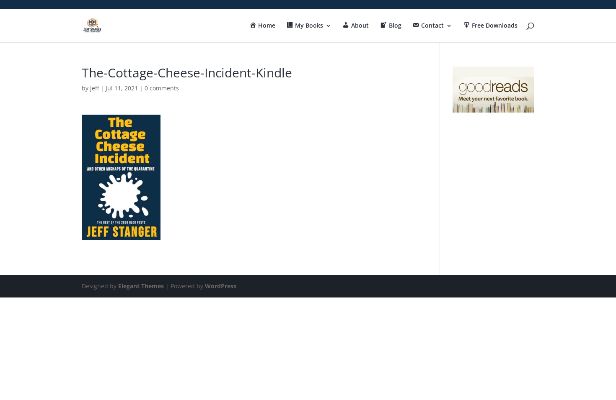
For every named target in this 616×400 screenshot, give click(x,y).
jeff (94, 88)
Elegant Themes (141, 286)
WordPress (220, 286)
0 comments (162, 88)
